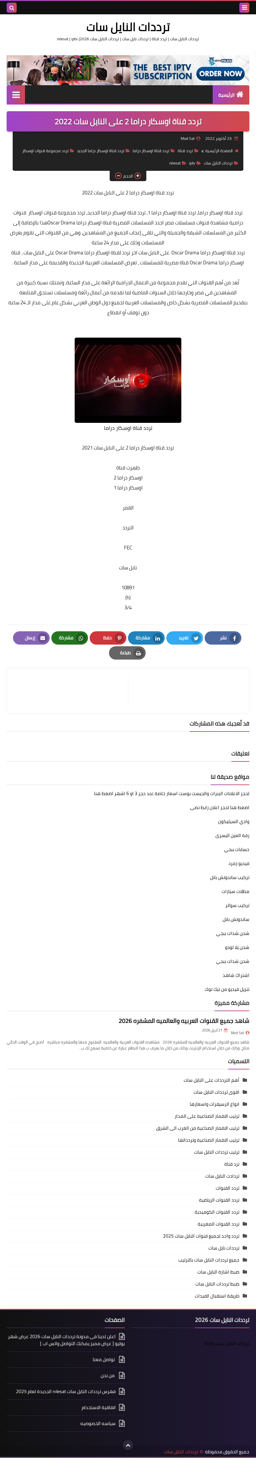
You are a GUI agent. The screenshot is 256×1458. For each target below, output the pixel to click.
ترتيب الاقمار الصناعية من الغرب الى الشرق (197, 1128)
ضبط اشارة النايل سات (218, 1272)
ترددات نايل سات (223, 1248)
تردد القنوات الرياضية (219, 1200)
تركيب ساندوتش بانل (229, 877)
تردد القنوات (227, 1188)
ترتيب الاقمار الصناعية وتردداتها (208, 1140)
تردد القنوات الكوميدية (217, 1212)
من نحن (108, 1375)
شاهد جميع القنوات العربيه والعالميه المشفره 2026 (184, 1020)
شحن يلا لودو (237, 947)
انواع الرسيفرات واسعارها (214, 1104)
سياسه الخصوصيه (98, 1423)
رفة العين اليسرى (232, 835)
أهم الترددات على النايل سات (211, 1080)
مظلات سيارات (235, 891)
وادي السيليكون (233, 821)
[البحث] (12, 8)
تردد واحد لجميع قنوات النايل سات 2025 (201, 1236)
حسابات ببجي (236, 849)
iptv (192, 163)
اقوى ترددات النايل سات (216, 1092)
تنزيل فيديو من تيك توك (227, 989)
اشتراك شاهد (236, 975)
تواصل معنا (104, 1359)
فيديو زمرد (238, 863)
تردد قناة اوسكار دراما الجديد (100, 150)
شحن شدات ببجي (232, 933)
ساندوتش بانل (236, 919)
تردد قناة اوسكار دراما (151, 150)
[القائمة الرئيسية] (16, 94)
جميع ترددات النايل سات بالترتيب (208, 1260)
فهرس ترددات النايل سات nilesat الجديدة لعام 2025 (66, 1391)
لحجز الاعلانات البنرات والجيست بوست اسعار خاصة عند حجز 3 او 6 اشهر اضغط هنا (171, 793)
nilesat (175, 163)
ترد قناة (231, 1164)
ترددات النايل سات (128, 27)
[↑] (128, 1445)
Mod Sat (237, 1032)
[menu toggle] (244, 8)
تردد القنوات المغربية (218, 1224)
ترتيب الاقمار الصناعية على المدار (207, 1116)
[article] (71, 691)
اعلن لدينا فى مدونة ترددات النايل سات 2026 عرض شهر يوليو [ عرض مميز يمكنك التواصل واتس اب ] (66, 1340)
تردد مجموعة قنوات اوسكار (45, 150)
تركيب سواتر (237, 905)
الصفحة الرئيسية (219, 150)
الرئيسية (226, 95)
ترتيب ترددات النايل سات (216, 1152)
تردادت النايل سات (222, 1176)
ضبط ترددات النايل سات (217, 1284)
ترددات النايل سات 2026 (226, 1343)
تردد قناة (185, 150)
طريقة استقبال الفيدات (217, 1296)
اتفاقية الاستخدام (99, 1407)
